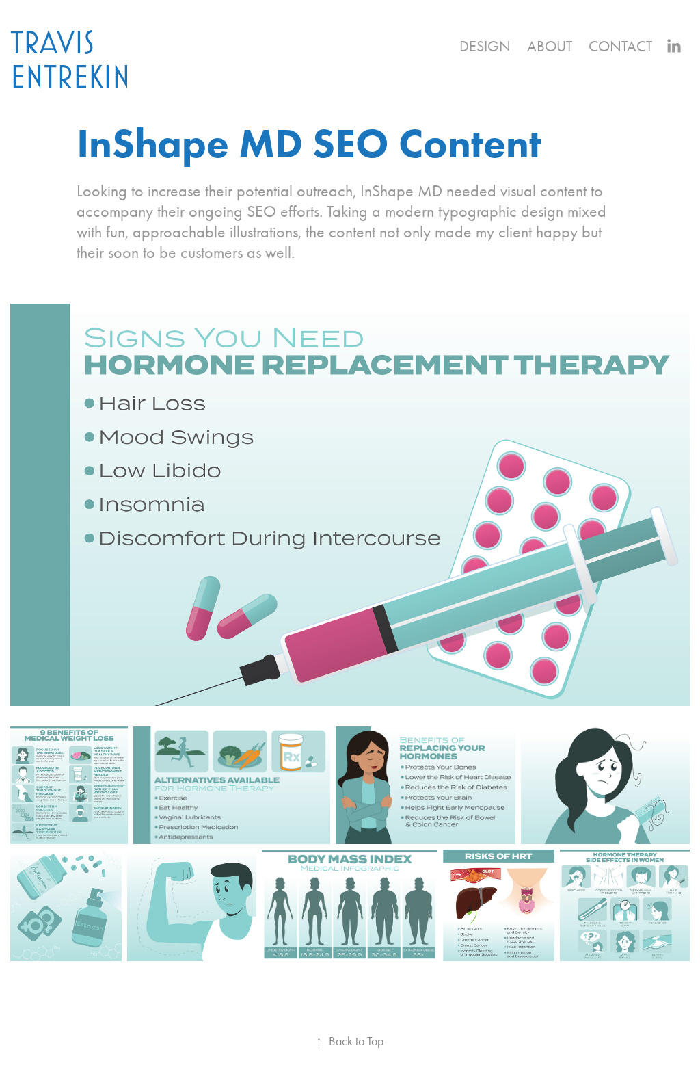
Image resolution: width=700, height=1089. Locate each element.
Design (485, 46)
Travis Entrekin (70, 58)
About (549, 46)
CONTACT (620, 46)
